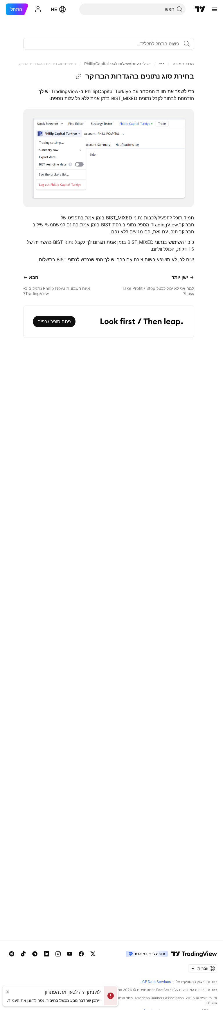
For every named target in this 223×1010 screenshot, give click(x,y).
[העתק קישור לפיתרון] (78, 76)
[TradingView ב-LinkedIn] (46, 954)
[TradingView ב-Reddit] (12, 954)
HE (54, 9)
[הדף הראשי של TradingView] (200, 9)
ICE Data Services (156, 981)
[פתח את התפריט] (214, 9)
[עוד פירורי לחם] (161, 63)
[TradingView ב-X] (93, 954)
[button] (183, 63)
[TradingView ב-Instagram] (58, 954)
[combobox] (108, 43)
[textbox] (106, 44)
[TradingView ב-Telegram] (35, 954)
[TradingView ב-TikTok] (23, 954)
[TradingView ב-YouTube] (70, 954)
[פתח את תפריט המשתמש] (38, 9)
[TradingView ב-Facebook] (81, 954)
